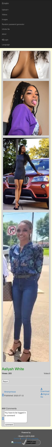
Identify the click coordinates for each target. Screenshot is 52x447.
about (4, 34)
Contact (17, 438)
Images (5, 19)
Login (6, 39)
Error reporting (32, 438)
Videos (4, 14)
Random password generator (13, 24)
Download (45, 391)
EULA (23, 438)
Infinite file (6, 29)
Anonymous (10, 391)
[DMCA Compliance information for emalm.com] (31, 442)
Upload (4, 9)
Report (5, 381)
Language (6, 44)
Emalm (5, 3)
